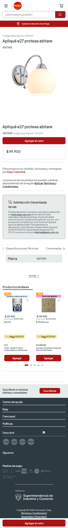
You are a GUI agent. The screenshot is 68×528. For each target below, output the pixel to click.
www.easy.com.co (21, 214)
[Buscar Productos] (60, 15)
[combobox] (34, 14)
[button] (34, 24)
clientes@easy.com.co (47, 232)
